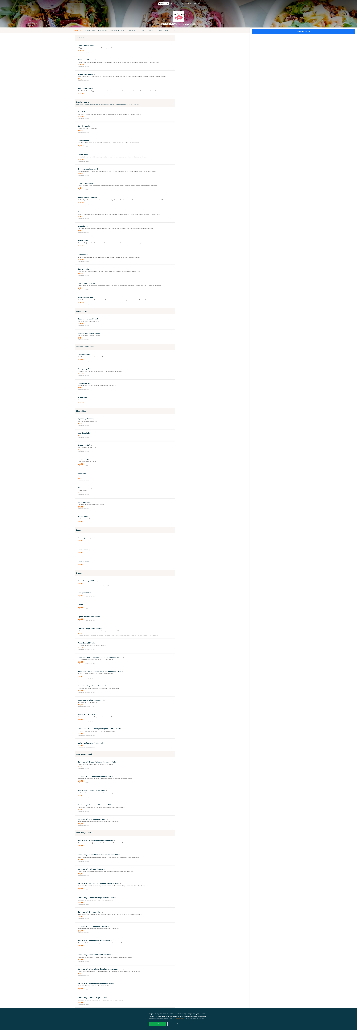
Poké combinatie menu (117, 30)
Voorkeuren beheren (180, 1018)
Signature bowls (90, 30)
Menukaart (163, 4)
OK (158, 1024)
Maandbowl (77, 30)
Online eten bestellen (303, 31)
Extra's (141, 30)
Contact (188, 4)
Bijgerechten (132, 30)
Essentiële (176, 1024)
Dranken (150, 30)
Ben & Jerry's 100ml (162, 30)
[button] (174, 30)
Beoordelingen (177, 4)
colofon (197, 4)
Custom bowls (102, 30)
